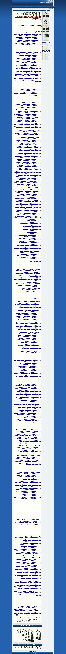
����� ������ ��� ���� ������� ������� (28, 640)
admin (31, 617)
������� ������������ (44, 26)
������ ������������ (44, 18)
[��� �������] (14, 13)
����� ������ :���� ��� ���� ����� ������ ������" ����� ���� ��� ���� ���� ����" (38, 634)
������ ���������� (45, 23)
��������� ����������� (45, 38)
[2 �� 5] (21, 619)
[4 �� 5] (18, 619)
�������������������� (42, 31)
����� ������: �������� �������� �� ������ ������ (28, 629)
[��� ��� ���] (17, 13)
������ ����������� (45, 21)
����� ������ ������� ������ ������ (29, 637)
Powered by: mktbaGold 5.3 (32, 651)
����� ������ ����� (46, 35)
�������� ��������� (46, 16)
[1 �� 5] (22, 619)
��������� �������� (46, 29)
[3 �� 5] (19, 619)
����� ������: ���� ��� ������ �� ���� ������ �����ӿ (28, 632)
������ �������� (28, 12)
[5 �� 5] (17, 619)
